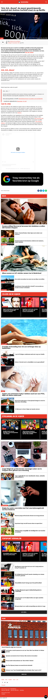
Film (2, 38)
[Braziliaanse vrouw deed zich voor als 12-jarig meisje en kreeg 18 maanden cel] (7, 564)
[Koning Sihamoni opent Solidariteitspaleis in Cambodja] (7, 587)
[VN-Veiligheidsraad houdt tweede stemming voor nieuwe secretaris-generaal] (7, 572)
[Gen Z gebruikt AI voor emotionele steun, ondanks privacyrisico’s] (7, 473)
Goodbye (22, 690)
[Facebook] (3, 682)
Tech (14, 679)
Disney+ (20, 112)
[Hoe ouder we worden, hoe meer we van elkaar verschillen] (7, 276)
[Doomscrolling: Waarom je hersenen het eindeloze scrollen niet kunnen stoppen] (24, 199)
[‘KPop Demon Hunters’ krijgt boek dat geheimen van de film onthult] (30, 420)
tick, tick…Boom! (29, 52)
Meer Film (34, 674)
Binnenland (4, 357)
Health (3, 282)
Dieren (3, 534)
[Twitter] (5, 682)
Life (2, 223)
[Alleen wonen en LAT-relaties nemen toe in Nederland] (24, 246)
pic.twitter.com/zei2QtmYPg (35, 98)
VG (3, 42)
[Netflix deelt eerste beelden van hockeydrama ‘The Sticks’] (11, 420)
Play (2, 236)
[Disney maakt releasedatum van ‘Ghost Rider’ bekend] (3, 659)
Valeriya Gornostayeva (15, 41)
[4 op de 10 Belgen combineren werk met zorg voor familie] (7, 351)
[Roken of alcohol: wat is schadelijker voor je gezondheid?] (7, 359)
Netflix (4, 428)
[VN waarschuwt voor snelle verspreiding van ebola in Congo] (7, 603)
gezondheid (4, 344)
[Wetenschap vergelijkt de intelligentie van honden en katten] (7, 528)
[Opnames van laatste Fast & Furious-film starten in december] (3, 654)
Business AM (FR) (14, 690)
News (42, 550)
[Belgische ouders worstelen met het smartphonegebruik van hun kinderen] (24, 481)
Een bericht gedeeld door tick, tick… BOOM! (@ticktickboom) (18, 168)
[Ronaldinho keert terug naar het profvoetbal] (7, 579)
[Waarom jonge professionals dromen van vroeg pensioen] (7, 512)
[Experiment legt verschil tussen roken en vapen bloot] (7, 520)
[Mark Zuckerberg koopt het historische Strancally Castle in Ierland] (11, 298)
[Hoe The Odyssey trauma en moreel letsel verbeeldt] (3, 664)
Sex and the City (39, 118)
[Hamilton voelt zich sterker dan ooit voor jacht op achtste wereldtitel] (30, 298)
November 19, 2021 (22, 101)
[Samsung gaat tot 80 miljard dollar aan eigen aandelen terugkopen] (7, 595)
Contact (3, 694)
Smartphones (4, 505)
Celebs (42, 306)
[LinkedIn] (7, 682)
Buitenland (4, 244)
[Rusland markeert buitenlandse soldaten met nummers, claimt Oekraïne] (7, 238)
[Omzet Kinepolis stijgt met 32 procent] (24, 620)
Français (3, 685)
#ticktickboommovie (24, 98)
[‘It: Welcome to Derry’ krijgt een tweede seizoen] (7, 406)
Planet (10, 679)
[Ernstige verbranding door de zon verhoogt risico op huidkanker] (24, 320)
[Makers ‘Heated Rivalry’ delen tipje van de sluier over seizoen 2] (7, 230)
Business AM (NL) (5, 690)
